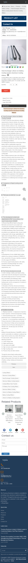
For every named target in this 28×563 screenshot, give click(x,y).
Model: (4, 98)
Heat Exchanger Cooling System (11, 378)
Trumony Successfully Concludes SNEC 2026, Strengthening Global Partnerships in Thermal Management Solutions (14, 538)
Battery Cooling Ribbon (8, 395)
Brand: (4, 100)
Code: (4, 102)
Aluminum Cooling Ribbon (9, 375)
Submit (5, 453)
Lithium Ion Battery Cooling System (11, 397)
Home (2, 510)
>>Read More (4, 503)
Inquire (6, 90)
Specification (6, 105)
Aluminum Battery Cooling (9, 389)
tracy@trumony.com (11, 31)
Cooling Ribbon (6, 372)
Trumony (18, 195)
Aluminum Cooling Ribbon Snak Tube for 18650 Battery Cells (9, 418)
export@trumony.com (6, 476)
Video (2, 517)
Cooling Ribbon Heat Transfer (10, 383)
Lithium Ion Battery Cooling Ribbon (11, 392)
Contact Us (4, 521)
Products (3, 515)
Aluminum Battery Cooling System (11, 381)
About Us (3, 512)
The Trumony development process (11, 271)
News (2, 519)
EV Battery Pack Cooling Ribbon (10, 386)
